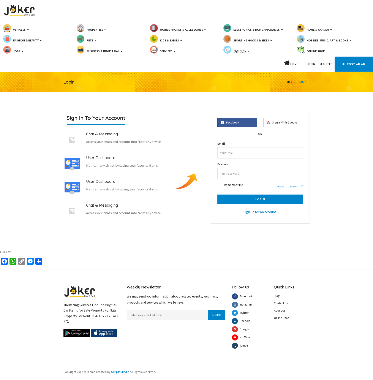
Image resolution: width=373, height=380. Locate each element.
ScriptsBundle (120, 372)
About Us (280, 310)
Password (223, 164)
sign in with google (284, 122)
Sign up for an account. (260, 212)
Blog (277, 296)
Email (221, 144)
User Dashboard (100, 157)
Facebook (232, 122)
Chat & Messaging (102, 133)
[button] (302, 64)
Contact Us (281, 303)
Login (311, 64)
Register (325, 64)
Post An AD (355, 64)
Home (294, 64)
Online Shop (281, 318)
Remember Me (233, 185)
